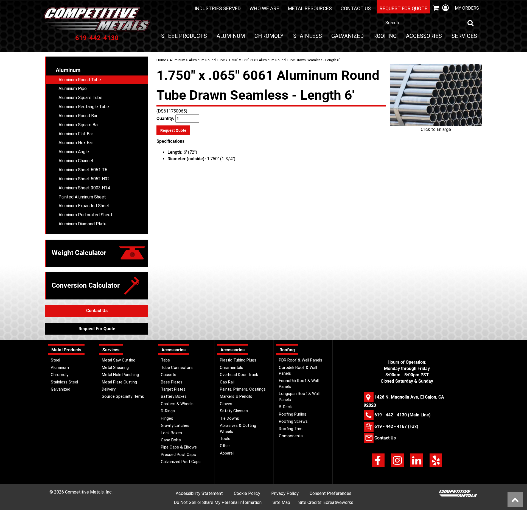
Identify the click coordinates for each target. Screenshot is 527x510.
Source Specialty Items (123, 396)
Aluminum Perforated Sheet (85, 214)
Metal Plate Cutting (119, 382)
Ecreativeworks (338, 502)
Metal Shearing (115, 367)
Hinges (167, 418)
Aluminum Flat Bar (75, 133)
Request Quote (173, 130)
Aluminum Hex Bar (75, 142)
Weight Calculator (79, 253)
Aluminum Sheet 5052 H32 (84, 178)
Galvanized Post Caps (181, 461)
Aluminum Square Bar (78, 124)
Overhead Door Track (239, 374)
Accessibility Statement (199, 493)
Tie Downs (229, 418)
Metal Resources (310, 8)
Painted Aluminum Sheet (82, 197)
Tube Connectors (177, 367)
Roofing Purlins (292, 414)
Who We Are (264, 8)
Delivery (109, 389)
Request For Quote (97, 328)
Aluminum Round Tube (207, 60)
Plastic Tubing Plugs (238, 360)
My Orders (467, 8)
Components (291, 435)
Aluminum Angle (73, 151)
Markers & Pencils (236, 396)
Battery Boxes (174, 396)
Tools (225, 438)
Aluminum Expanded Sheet (84, 205)
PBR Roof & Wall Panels (300, 360)
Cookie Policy (247, 493)
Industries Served (218, 8)
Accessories (424, 36)
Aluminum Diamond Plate (82, 223)
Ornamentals (231, 367)
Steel (55, 360)
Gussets (168, 374)
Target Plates (173, 389)
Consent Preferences (330, 493)
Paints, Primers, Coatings (243, 389)
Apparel (227, 453)
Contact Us (356, 8)
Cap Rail (227, 382)
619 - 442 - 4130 (390, 414)
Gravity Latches (175, 425)
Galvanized (347, 36)
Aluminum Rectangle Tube (83, 106)
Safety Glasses (234, 410)
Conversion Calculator (86, 285)
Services (464, 36)
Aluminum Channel (75, 160)
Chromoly (269, 36)
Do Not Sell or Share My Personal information (218, 502)
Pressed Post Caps (178, 454)
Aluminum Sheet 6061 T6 (82, 169)
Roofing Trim (290, 428)
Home (161, 60)
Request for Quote (403, 8)
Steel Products (184, 36)
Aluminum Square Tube (80, 97)
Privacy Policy (285, 493)
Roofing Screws (293, 421)
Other (225, 445)
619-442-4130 (97, 38)
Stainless (307, 36)
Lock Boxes (171, 432)
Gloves (226, 403)
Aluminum (231, 36)
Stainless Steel (64, 382)
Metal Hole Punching (120, 374)
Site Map (281, 502)
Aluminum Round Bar (77, 115)
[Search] (470, 23)
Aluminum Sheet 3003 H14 (84, 187)
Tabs (165, 360)
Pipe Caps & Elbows (179, 447)
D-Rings (168, 410)
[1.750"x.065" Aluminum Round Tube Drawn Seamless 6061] (436, 95)
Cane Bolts (171, 440)
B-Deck (285, 406)
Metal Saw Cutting (118, 360)
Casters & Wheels (177, 403)
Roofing (385, 36)
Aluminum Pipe (72, 88)
